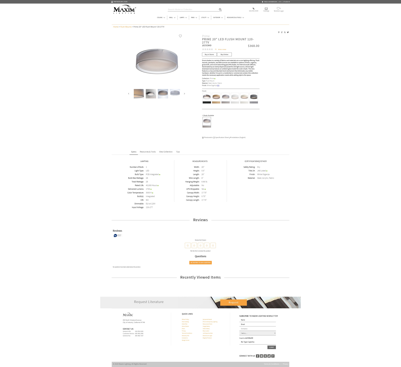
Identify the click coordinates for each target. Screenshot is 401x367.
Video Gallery (206, 329)
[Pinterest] (273, 356)
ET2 (280, 2)
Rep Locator (206, 331)
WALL (171, 18)
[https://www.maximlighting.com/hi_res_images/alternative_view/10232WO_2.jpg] (162, 93)
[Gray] (254, 98)
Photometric (208, 137)
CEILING (160, 18)
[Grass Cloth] (216, 98)
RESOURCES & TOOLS (234, 18)
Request (234, 302)
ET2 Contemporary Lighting (210, 322)
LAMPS (182, 18)
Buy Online (224, 54)
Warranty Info (185, 336)
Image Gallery (206, 326)
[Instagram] (265, 356)
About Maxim (185, 326)
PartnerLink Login (207, 336)
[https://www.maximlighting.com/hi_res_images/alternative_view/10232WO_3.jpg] (174, 93)
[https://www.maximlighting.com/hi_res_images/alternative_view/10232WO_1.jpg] (138, 93)
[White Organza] (225, 98)
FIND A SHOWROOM (270, 2)
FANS (193, 18)
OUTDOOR (216, 18)
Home (115, 27)
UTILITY (204, 18)
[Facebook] (257, 356)
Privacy (184, 331)
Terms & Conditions (187, 333)
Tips (178, 151)
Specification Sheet (222, 137)
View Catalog (185, 322)
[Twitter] (269, 356)
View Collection (166, 151)
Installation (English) (238, 137)
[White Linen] (235, 98)
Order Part (184, 324)
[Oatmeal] (244, 98)
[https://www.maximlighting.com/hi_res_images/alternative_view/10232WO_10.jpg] (150, 93)
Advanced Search (207, 319)
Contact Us (185, 338)
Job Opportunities (208, 333)
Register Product (207, 338)
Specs (133, 151)
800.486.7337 (139, 336)
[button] (128, 94)
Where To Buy (185, 319)
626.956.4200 (139, 331)
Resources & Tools (148, 151)
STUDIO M (286, 2)
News (183, 329)
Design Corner (185, 340)
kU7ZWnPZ (249, 338)
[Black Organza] (207, 98)
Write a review (222, 49)
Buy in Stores (209, 54)
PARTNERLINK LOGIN (120, 2)
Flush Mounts (126, 27)
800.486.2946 (139, 334)
